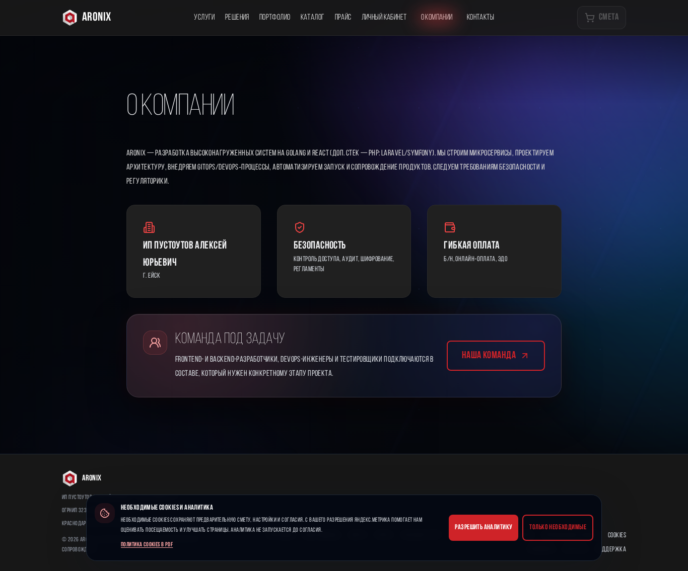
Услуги (204, 18)
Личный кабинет (384, 18)
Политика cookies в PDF (147, 545)
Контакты (480, 18)
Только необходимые (557, 527)
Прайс (343, 18)
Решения (237, 18)
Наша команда (489, 356)
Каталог (313, 18)
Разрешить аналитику (483, 527)
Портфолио (275, 18)
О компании (437, 18)
